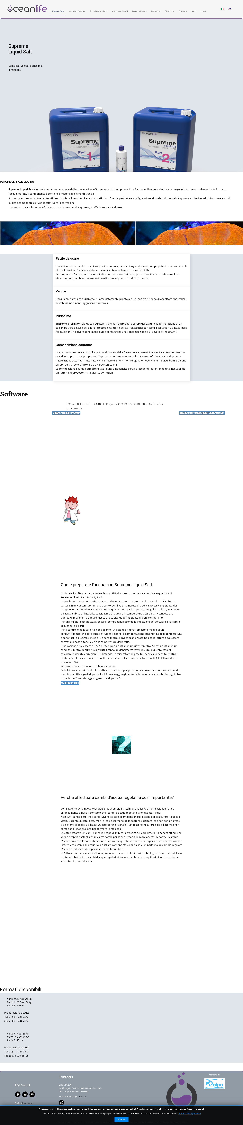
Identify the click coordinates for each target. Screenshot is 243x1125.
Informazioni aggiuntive (189, 1113)
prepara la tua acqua (66, 413)
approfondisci (70, 683)
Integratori (155, 11)
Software (183, 11)
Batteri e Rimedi (139, 11)
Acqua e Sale (58, 11)
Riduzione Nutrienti (98, 11)
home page (27, 1103)
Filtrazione (169, 11)
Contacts (81, 1096)
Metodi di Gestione (77, 11)
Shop (193, 11)
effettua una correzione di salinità (201, 413)
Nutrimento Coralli (120, 11)
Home (203, 11)
